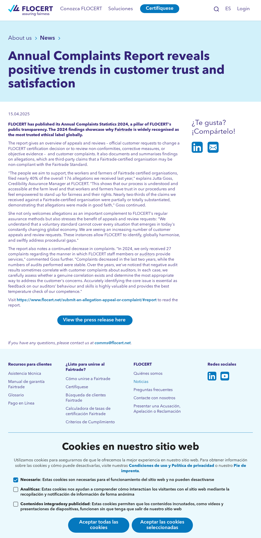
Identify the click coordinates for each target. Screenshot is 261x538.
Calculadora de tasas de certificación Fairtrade (88, 411)
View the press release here (95, 320)
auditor (146, 254)
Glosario (16, 395)
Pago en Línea (21, 403)
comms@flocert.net (113, 343)
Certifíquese (160, 8)
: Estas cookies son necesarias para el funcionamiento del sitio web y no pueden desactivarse (117, 480)
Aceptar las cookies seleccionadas (162, 525)
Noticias (141, 382)
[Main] (30, 10)
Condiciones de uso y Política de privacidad (171, 466)
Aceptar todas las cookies (98, 525)
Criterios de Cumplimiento (90, 422)
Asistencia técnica (24, 374)
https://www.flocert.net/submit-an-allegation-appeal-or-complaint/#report (87, 300)
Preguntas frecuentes (153, 390)
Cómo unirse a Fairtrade (88, 379)
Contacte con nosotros (154, 398)
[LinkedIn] (212, 377)
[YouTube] (224, 377)
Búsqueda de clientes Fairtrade (86, 398)
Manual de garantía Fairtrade (26, 384)
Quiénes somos (148, 374)
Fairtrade (123, 130)
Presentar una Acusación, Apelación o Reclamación (157, 409)
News (48, 38)
